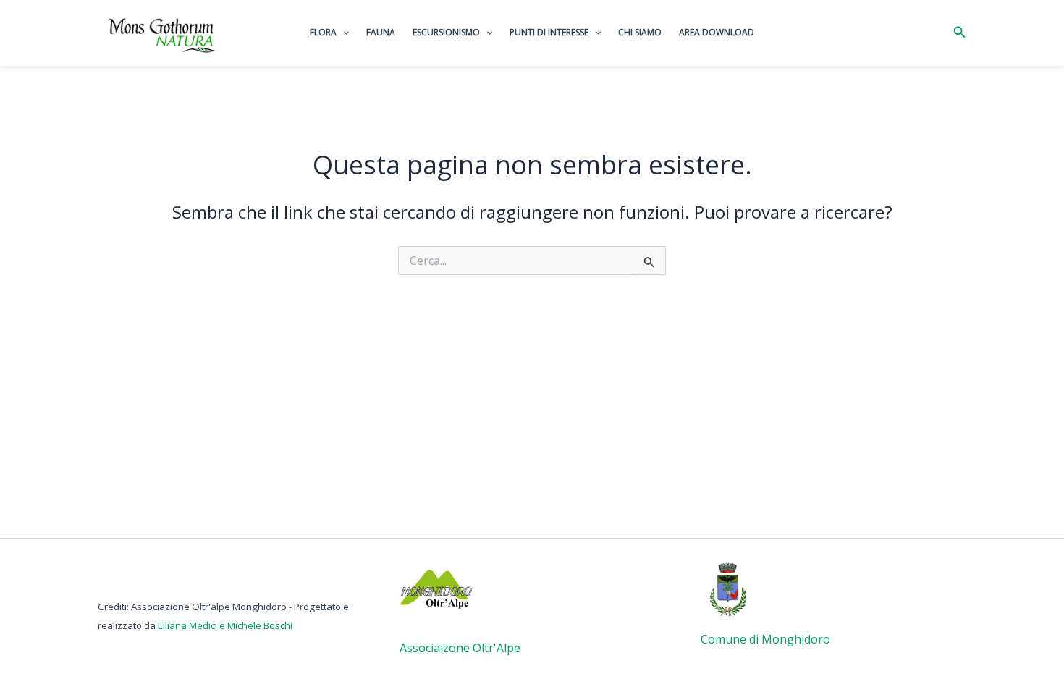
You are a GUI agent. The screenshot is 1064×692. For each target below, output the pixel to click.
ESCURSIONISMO (446, 32)
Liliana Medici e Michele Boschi (225, 625)
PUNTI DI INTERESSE (549, 32)
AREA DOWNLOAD (716, 32)
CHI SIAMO (640, 32)
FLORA (323, 32)
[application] (343, 33)
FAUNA (380, 32)
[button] (959, 32)
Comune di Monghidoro (765, 639)
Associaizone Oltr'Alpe (460, 648)
